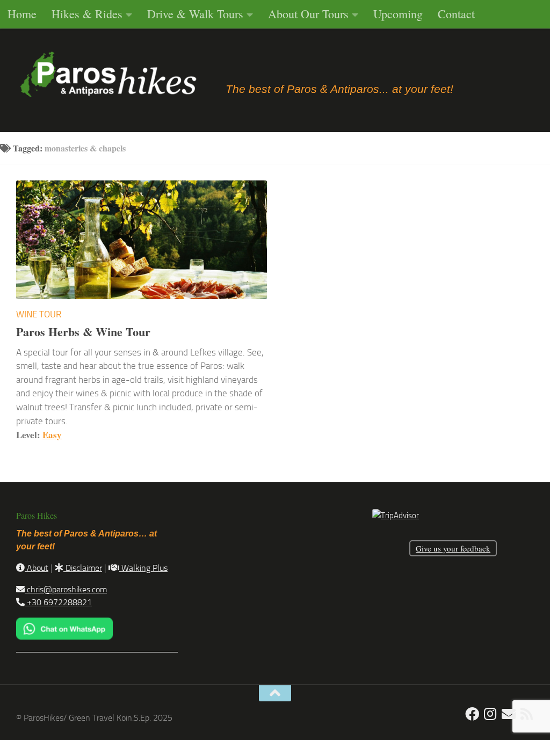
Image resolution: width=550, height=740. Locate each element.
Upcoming (398, 13)
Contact (456, 13)
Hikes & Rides (87, 13)
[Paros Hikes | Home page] (108, 75)
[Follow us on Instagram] (490, 714)
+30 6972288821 (58, 602)
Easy (52, 434)
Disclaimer (82, 568)
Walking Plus (143, 568)
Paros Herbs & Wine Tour (83, 331)
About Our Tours (308, 13)
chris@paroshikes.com (66, 589)
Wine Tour (38, 314)
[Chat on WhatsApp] (64, 637)
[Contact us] (509, 714)
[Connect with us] (527, 714)
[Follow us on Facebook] (472, 714)
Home (22, 13)
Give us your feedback (453, 548)
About (36, 568)
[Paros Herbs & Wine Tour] (141, 239)
